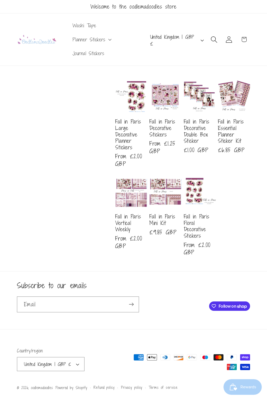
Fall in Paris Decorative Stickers (162, 128)
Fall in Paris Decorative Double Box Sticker (197, 131)
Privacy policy (132, 387)
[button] (91, 40)
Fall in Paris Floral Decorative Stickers (197, 226)
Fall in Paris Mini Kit (162, 219)
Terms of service (163, 387)
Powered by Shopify (71, 387)
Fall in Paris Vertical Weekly (128, 223)
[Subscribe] (131, 304)
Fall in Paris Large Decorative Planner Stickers (128, 134)
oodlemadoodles (42, 387)
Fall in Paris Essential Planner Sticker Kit (231, 131)
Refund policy (104, 387)
